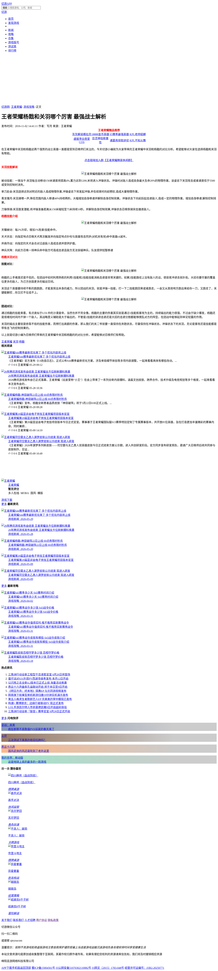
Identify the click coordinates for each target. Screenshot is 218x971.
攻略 (11, 34)
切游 (4, 12)
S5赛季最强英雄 (119, 134)
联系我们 (18, 920)
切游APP (6, 3)
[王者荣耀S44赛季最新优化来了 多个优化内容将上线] (33, 352)
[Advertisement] (109, 79)
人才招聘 (30, 920)
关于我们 (6, 920)
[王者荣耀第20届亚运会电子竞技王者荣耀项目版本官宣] (35, 414)
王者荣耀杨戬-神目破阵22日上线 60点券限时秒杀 (37, 399)
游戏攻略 (29, 106)
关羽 (15, 341)
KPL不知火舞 (138, 140)
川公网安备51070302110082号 (73, 967)
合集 (11, 38)
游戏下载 (6, 499)
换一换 (5, 768)
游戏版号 (13, 42)
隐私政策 (53, 920)
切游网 (5, 106)
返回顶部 (25, 967)
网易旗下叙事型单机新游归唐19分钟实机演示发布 (38, 695)
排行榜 (12, 50)
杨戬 (22, 341)
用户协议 (41, 920)
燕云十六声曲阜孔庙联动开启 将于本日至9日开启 (37, 686)
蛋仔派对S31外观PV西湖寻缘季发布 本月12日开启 (38, 678)
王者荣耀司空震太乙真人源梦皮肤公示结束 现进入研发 (41, 441)
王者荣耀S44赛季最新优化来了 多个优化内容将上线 (39, 356)
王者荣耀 (16, 106)
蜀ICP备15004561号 (43, 967)
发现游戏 (13, 22)
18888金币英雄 (100, 134)
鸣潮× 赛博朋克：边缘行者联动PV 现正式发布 (36, 703)
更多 (4, 504)
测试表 (12, 46)
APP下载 (6, 967)
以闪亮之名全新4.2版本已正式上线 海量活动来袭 (37, 682)
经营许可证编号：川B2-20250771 (144, 967)
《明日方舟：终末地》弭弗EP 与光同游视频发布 (37, 690)
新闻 (11, 30)
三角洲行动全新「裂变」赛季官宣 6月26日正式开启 (39, 711)
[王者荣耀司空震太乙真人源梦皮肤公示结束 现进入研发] (35, 437)
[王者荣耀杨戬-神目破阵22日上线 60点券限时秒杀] (32, 394)
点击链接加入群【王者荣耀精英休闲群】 (109, 160)
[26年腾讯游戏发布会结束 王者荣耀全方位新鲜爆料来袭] (35, 371)
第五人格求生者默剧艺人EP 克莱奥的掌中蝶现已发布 (40, 699)
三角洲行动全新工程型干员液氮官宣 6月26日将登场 (39, 674)
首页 (11, 18)
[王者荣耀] (8, 480)
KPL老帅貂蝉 (138, 134)
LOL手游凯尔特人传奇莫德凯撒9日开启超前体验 (37, 707)
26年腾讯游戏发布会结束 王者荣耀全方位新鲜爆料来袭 (41, 375)
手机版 (16, 967)
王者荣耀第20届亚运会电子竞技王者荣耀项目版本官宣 (41, 418)
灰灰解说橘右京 (81, 134)
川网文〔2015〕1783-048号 (108, 967)
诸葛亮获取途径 (119, 140)
